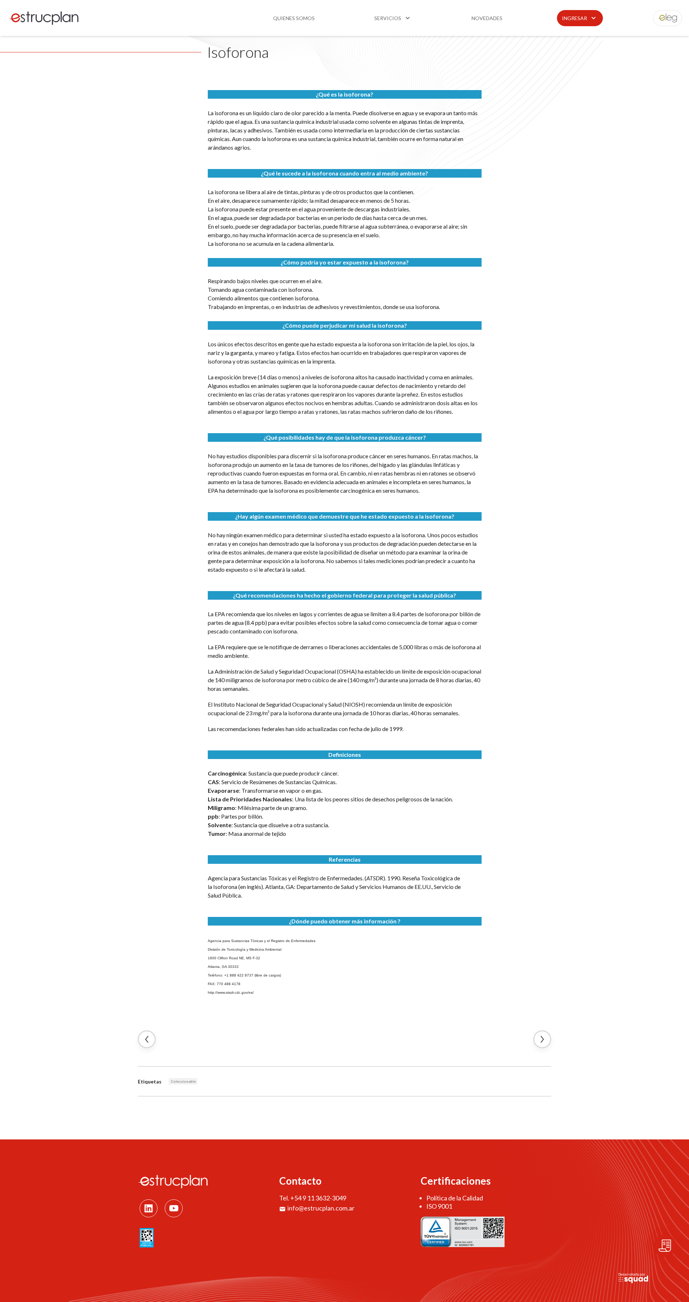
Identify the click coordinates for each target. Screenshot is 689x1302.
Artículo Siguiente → (542, 1039)
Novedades (487, 18)
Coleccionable (183, 1081)
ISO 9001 (439, 1206)
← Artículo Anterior (147, 1039)
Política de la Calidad (454, 1198)
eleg (663, 18)
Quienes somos (294, 18)
